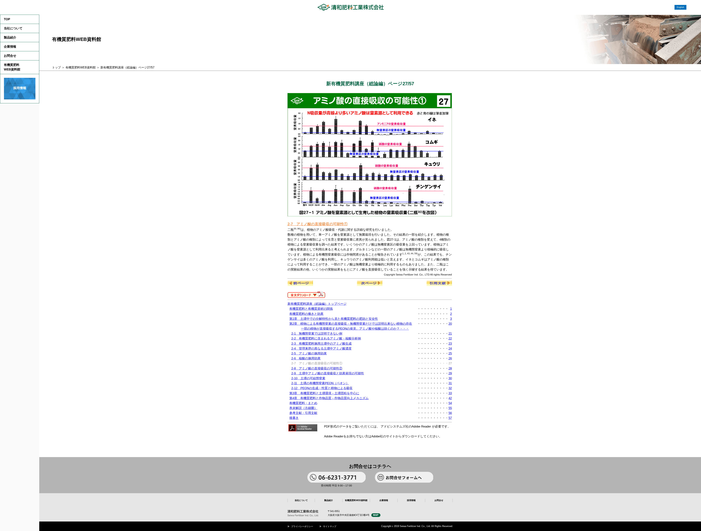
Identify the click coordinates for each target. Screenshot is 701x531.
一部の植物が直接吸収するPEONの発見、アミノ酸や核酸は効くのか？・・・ (355, 328)
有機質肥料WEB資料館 (12, 67)
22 (450, 338)
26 (450, 358)
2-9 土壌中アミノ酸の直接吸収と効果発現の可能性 (327, 373)
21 (450, 333)
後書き (294, 418)
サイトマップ (329, 526)
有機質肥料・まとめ (303, 403)
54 (450, 403)
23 (450, 343)
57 (450, 418)
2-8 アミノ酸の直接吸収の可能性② (316, 368)
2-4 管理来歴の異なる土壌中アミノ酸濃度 (321, 348)
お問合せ (10, 55)
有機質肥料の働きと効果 (306, 314)
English (680, 7)
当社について (13, 28)
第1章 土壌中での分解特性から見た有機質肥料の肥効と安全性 (333, 319)
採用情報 (411, 500)
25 (450, 353)
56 (450, 413)
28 (450, 368)
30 (450, 378)
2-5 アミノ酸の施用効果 (309, 353)
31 (450, 383)
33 (450, 393)
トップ (56, 67)
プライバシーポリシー (302, 526)
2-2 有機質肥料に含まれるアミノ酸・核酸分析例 (326, 338)
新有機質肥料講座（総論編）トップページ (317, 304)
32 (450, 388)
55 (450, 408)
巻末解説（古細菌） (303, 408)
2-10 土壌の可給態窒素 (308, 378)
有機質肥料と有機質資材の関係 (311, 308)
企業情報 (10, 46)
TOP (7, 19)
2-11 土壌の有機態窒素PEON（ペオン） (320, 383)
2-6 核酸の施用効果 (306, 358)
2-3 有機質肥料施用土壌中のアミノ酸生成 (321, 343)
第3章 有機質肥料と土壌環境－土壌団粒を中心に (324, 393)
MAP (375, 515)
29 (450, 373)
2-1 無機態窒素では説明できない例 (316, 333)
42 (450, 398)
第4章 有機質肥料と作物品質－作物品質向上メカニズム (329, 398)
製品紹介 (10, 37)
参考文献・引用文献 (303, 413)
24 (450, 348)
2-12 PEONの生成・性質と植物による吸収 (322, 388)
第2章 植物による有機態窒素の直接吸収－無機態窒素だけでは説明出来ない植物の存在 (350, 323)
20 (450, 323)
